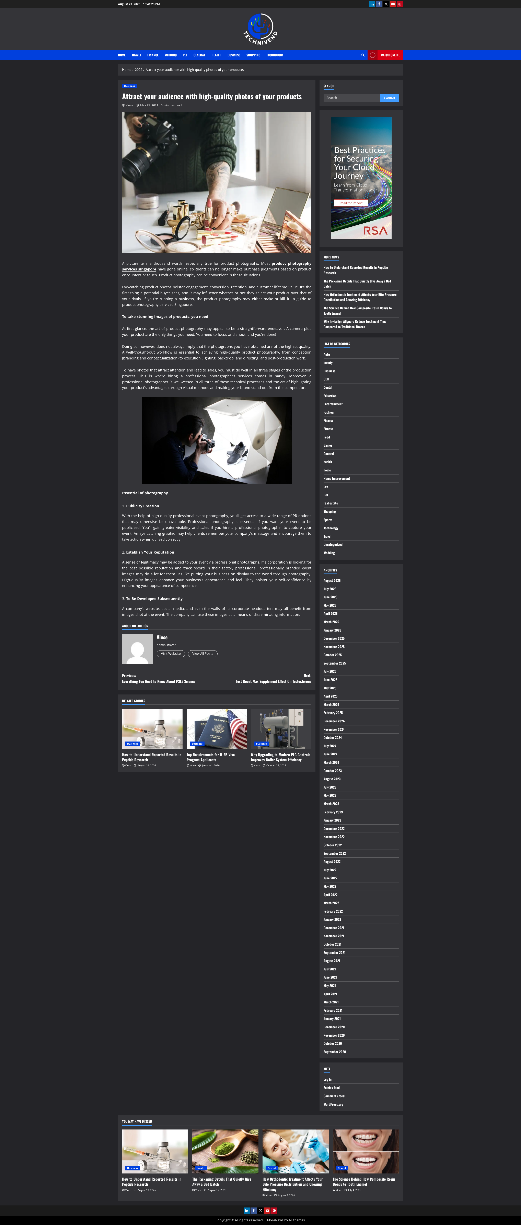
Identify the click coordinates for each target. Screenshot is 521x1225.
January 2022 (332, 919)
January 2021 (332, 1018)
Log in (328, 1079)
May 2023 (330, 795)
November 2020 (334, 1035)
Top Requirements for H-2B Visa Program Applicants (211, 757)
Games (328, 445)
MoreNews (275, 1220)
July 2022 (330, 869)
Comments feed (334, 1095)
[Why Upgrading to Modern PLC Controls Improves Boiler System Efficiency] (281, 729)
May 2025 (330, 688)
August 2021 (332, 960)
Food (327, 437)
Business (234, 55)
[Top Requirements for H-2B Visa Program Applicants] (217, 729)
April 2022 (330, 894)
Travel (136, 55)
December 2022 (334, 828)
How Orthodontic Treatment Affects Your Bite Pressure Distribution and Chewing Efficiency (360, 297)
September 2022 (335, 853)
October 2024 (333, 737)
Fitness (328, 428)
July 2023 (330, 787)
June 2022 (330, 878)
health (216, 55)
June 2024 (330, 753)
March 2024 (331, 762)
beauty (328, 362)
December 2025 (334, 638)
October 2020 (333, 1043)
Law (326, 486)
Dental (328, 387)
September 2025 (335, 663)
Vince (129, 105)
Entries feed (332, 1087)
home (327, 470)
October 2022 (333, 845)
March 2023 (331, 803)
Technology (274, 55)
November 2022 (334, 836)
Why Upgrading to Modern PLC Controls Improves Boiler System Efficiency (280, 757)
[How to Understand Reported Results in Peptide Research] (152, 729)
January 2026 (332, 630)
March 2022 (331, 902)
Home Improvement (337, 478)
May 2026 (330, 605)
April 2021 (330, 993)
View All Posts (202, 653)
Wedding (171, 55)
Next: (273, 678)
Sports (328, 519)
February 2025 (333, 712)
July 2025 (330, 671)
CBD (326, 379)
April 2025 (330, 696)
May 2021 (330, 985)
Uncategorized (333, 544)
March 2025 (331, 704)
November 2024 (334, 729)
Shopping (253, 55)
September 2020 (335, 1051)
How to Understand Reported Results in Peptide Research (151, 757)
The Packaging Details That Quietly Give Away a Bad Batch (221, 1181)
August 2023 (332, 778)
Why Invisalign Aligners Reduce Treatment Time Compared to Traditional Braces (355, 324)
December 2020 (334, 1026)
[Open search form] (362, 55)
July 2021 (330, 969)
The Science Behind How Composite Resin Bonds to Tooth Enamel (364, 1181)
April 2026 (331, 613)
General (199, 55)
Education (330, 395)
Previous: (158, 678)
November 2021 (334, 935)
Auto (327, 354)
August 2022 (332, 861)
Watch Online (390, 55)
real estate (331, 503)
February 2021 (333, 1010)
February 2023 (333, 812)
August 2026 (332, 580)
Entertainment (333, 403)
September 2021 (334, 952)
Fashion (329, 412)
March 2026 (331, 621)
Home (122, 55)
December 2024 (334, 721)
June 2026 (330, 596)
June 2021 (330, 977)
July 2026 (330, 588)
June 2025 (330, 679)
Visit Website (171, 653)
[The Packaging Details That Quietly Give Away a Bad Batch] (225, 1151)
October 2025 (333, 654)
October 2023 (333, 770)
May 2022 (330, 886)
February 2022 (333, 911)
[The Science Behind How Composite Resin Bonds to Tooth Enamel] (366, 1151)
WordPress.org (333, 1104)
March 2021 (331, 1002)
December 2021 (334, 927)
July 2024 (330, 745)
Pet (185, 55)
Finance (153, 55)
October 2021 (332, 944)
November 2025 (334, 646)
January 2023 (332, 820)
